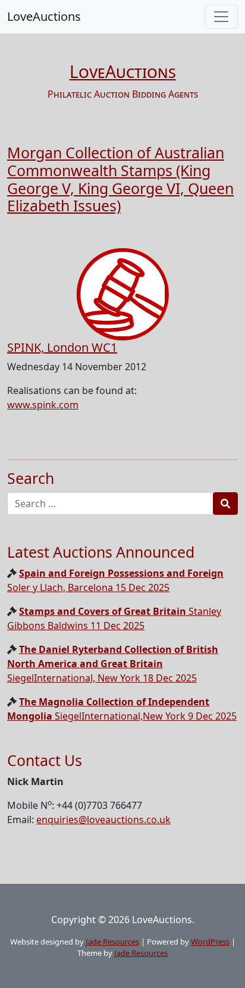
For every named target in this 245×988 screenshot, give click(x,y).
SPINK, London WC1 (62, 347)
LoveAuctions (44, 16)
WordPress (210, 941)
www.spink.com (42, 404)
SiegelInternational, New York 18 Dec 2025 (112, 663)
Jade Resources (112, 941)
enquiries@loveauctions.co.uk (103, 819)
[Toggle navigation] (221, 17)
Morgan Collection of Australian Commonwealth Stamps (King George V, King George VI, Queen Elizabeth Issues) (120, 179)
